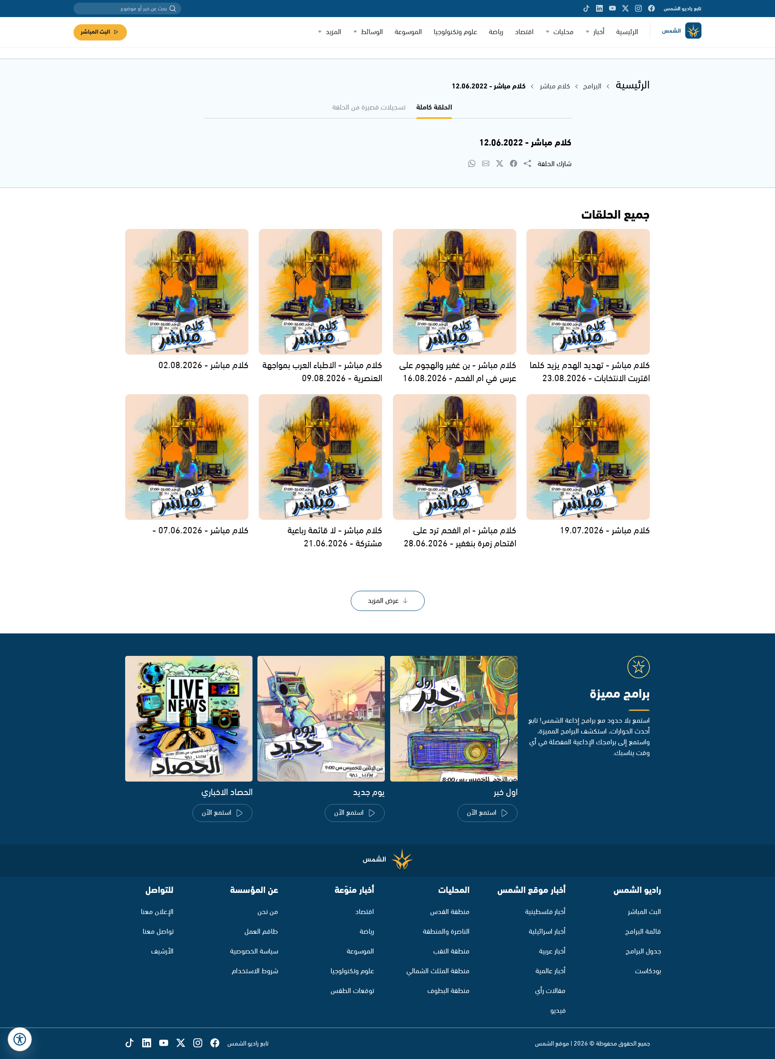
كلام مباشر (555, 86)
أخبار (599, 32)
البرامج (592, 86)
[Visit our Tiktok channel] (586, 8)
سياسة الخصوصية (254, 951)
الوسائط (372, 32)
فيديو (558, 1011)
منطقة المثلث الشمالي (438, 971)
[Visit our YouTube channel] (612, 8)
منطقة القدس (450, 912)
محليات (563, 32)
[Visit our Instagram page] (638, 8)
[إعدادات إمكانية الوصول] (19, 1039)
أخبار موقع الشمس (531, 890)
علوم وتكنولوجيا (455, 32)
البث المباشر (95, 32)
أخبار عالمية (551, 971)
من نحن (267, 912)
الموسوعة (408, 32)
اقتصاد (524, 32)
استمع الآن (481, 813)
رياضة (496, 32)
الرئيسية (627, 32)
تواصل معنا (158, 932)
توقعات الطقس (352, 991)
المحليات (454, 890)
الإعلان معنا (157, 912)
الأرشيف (162, 951)
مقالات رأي (550, 991)
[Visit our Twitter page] (625, 8)
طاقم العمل (261, 932)
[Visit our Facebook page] (651, 8)
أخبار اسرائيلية (547, 932)
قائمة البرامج (643, 932)
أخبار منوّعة (354, 890)
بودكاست (648, 971)
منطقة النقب (451, 951)
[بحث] (173, 8)
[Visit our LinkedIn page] (599, 8)
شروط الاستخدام (255, 971)
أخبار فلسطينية (545, 912)
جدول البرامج (643, 951)
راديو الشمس (637, 890)
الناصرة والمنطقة (446, 932)
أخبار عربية (552, 951)
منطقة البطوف (448, 991)
